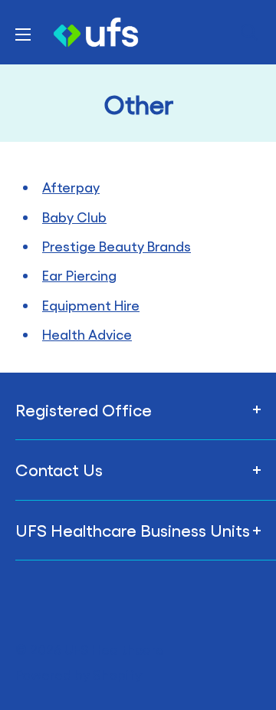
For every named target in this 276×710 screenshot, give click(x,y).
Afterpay (71, 187)
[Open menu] (23, 34)
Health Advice (87, 334)
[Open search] (249, 32)
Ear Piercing (79, 275)
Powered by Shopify (78, 674)
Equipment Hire (91, 305)
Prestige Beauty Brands (116, 246)
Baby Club (74, 217)
